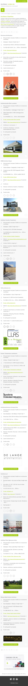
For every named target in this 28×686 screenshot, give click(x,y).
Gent (13, 294)
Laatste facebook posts (9, 68)
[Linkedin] (17, 679)
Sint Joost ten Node (16, 480)
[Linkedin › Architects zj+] (10, 511)
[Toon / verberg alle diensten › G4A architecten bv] (15, 314)
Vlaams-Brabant (6, 167)
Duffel (10, 226)
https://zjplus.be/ (11, 494)
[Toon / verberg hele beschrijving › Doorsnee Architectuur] (15, 58)
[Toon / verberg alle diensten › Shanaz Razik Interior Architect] (15, 623)
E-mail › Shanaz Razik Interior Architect (11, 613)
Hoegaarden (14, 167)
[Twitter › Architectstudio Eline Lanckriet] (4, 138)
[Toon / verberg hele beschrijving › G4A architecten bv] (15, 310)
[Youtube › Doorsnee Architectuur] (14, 74)
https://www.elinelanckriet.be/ (13, 122)
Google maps (16, 42)
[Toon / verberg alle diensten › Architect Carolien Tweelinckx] (15, 246)
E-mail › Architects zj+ (8, 491)
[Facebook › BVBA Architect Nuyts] (7, 195)
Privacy (16, 682)
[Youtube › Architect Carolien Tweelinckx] (14, 259)
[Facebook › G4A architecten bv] (7, 326)
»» (16, 32)
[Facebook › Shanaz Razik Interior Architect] (7, 633)
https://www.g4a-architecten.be (14, 305)
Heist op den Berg (13, 546)
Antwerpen (5, 42)
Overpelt (10, 360)
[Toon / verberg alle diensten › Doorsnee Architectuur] (15, 62)
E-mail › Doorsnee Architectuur (10, 50)
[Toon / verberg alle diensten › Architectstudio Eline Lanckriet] (15, 128)
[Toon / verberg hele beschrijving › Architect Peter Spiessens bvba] (15, 564)
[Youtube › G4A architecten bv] (14, 326)
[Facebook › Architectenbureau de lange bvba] (7, 444)
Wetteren (14, 603)
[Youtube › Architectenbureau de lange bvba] (14, 444)
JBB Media (13, 682)
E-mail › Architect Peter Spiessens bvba (12, 556)
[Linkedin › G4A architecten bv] (10, 326)
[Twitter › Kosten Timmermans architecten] (4, 390)
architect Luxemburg (5, 21)
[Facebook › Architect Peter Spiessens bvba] (7, 576)
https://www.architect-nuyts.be (14, 180)
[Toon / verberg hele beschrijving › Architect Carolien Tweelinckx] (15, 243)
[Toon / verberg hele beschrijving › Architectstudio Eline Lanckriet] (15, 125)
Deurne (10, 42)
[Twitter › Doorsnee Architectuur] (4, 74)
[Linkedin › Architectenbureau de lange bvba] (10, 444)
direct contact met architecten (7, 24)
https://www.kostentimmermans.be (14, 372)
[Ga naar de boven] (26, 98)
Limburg (5, 360)
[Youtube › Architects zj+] (14, 511)
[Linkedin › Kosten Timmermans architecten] (10, 390)
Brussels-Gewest (7, 480)
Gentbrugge (14, 109)
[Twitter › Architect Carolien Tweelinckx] (4, 259)
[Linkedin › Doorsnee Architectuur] (10, 74)
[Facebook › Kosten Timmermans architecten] (7, 390)
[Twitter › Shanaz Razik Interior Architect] (4, 633)
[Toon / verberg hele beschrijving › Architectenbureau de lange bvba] (15, 428)
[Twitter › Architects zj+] (4, 511)
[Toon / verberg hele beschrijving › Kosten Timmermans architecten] (15, 377)
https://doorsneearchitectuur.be (14, 53)
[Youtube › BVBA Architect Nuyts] (14, 195)
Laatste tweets (7, 320)
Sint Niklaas (14, 413)
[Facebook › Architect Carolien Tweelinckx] (7, 259)
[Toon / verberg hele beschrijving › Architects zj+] (15, 497)
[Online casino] (14, 654)
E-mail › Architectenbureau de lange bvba (12, 422)
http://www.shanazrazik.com (13, 616)
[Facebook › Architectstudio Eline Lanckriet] (7, 138)
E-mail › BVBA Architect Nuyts (10, 177)
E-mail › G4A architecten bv (9, 303)
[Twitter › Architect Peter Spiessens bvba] (4, 576)
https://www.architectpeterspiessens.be (15, 559)
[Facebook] (14, 679)
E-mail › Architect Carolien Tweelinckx (11, 236)
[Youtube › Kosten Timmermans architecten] (14, 390)
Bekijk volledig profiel (10, 98)
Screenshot (24, 122)
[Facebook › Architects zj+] (7, 511)
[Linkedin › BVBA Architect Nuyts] (10, 195)
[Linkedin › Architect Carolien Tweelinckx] (10, 259)
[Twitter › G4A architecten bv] (4, 326)
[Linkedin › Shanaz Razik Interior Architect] (10, 633)
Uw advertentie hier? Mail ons (14, 668)
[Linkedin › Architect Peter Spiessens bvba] (10, 576)
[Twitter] (11, 679)
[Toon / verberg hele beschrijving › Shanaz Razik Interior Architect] (15, 619)
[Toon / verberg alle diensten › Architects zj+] (15, 501)
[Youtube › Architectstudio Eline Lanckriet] (14, 138)
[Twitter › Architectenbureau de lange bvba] (4, 444)
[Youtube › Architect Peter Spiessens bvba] (14, 576)
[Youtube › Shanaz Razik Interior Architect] (14, 633)
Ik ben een (22, 1)
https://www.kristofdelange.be (13, 425)
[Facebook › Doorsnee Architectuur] (7, 74)
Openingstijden (7, 505)
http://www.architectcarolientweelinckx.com (16, 239)
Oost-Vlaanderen (7, 109)
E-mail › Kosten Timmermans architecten (12, 369)
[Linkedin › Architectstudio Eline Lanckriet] (10, 138)
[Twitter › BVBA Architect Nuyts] (4, 195)
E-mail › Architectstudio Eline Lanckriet (11, 119)
